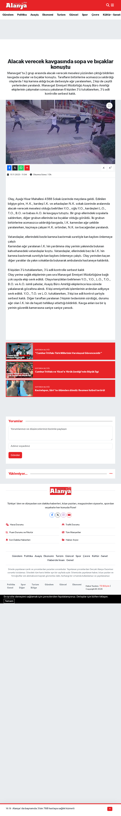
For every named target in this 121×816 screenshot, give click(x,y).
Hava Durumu (17, 524)
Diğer (22, 588)
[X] (57, 515)
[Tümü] (110, 473)
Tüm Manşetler (73, 532)
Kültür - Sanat (112, 14)
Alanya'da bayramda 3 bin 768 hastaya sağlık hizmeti (43, 808)
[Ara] (107, 5)
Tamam (9, 601)
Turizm (61, 14)
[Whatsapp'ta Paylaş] (21, 167)
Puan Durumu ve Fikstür (21, 532)
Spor (85, 14)
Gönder (15, 455)
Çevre (95, 14)
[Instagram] (63, 515)
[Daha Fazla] (27, 167)
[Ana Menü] (112, 5)
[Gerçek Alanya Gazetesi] (16, 5)
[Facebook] (52, 515)
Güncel (73, 14)
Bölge (34, 588)
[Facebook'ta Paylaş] (9, 167)
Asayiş (34, 14)
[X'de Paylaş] (15, 167)
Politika (22, 14)
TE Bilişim (104, 586)
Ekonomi (47, 14)
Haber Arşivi (72, 540)
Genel (70, 560)
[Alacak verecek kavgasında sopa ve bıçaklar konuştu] (60, 132)
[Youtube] (69, 515)
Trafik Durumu (73, 524)
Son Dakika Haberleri (19, 540)
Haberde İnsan (56, 560)
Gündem (7, 14)
